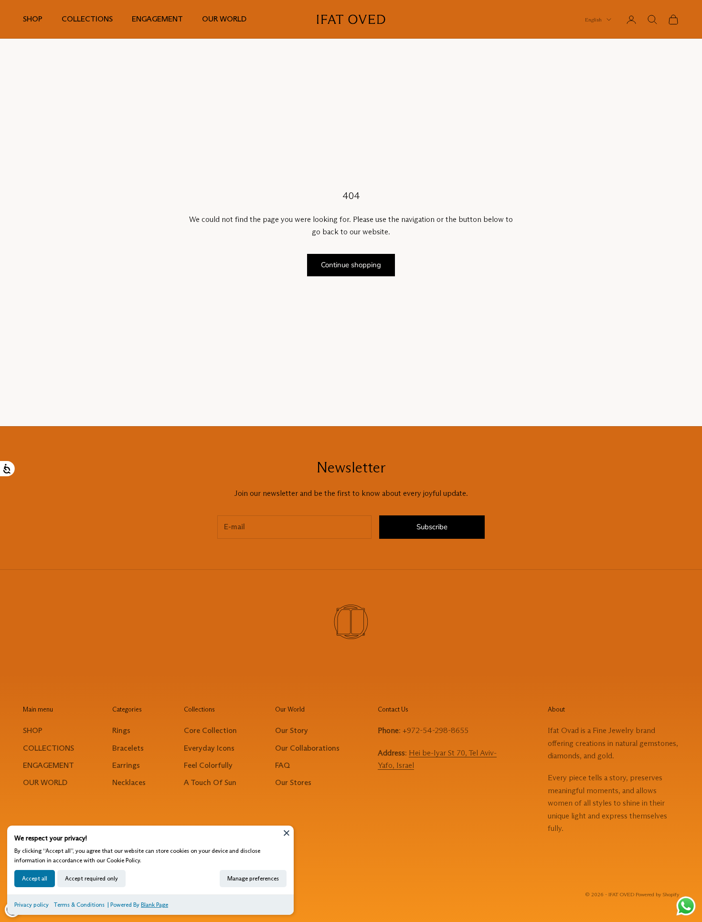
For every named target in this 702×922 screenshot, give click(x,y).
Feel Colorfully (208, 765)
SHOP (33, 18)
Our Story (291, 730)
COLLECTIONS (87, 18)
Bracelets (128, 748)
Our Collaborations (307, 748)
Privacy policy (31, 904)
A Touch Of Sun (210, 782)
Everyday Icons (209, 748)
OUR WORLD (224, 18)
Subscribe (431, 527)
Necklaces (129, 782)
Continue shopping (351, 265)
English (593, 19)
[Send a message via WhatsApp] (686, 906)
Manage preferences (253, 878)
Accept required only (91, 878)
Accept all (34, 878)
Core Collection (210, 730)
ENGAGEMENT (157, 18)
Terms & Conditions (79, 904)
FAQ (282, 765)
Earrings (126, 765)
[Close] (286, 833)
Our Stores (293, 782)
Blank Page (154, 904)
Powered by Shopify (657, 894)
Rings (121, 730)
